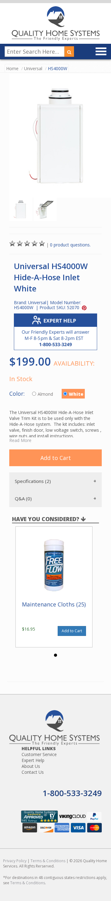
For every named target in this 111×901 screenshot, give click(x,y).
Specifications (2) (33, 481)
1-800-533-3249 (72, 793)
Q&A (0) (23, 498)
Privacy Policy (15, 860)
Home (12, 68)
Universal (33, 68)
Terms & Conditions (48, 860)
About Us (31, 766)
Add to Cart (55, 458)
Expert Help (33, 760)
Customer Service (39, 754)
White (76, 394)
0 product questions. (70, 245)
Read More (20, 440)
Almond (46, 394)
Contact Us (33, 772)
